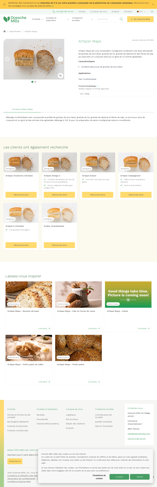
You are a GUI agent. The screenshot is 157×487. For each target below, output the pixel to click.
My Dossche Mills (142, 19)
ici (52, 6)
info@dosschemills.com (139, 434)
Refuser (140, 477)
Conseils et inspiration (47, 409)
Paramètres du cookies (99, 476)
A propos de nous (98, 11)
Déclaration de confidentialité (21, 478)
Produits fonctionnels (17, 426)
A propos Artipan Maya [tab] (22, 109)
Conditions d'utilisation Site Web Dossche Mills (29, 475)
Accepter (119, 477)
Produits (11, 409)
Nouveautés (42, 419)
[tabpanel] (78, 118)
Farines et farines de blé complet (18, 416)
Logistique (71, 415)
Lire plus (43, 328)
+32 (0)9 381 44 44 (64, 11)
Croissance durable (104, 409)
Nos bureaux (72, 419)
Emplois (115, 11)
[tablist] (78, 109)
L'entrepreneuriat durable (103, 416)
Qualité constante (103, 422)
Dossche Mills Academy (48, 423)
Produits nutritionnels (17, 430)
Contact (81, 11)
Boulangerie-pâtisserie (18, 422)
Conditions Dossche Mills (19, 481)
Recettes (128, 11)
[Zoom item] (60, 76)
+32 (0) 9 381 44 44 (136, 438)
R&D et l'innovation (104, 426)
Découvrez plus (21, 195)
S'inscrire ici (15, 461)
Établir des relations (75, 423)
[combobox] (141, 11)
